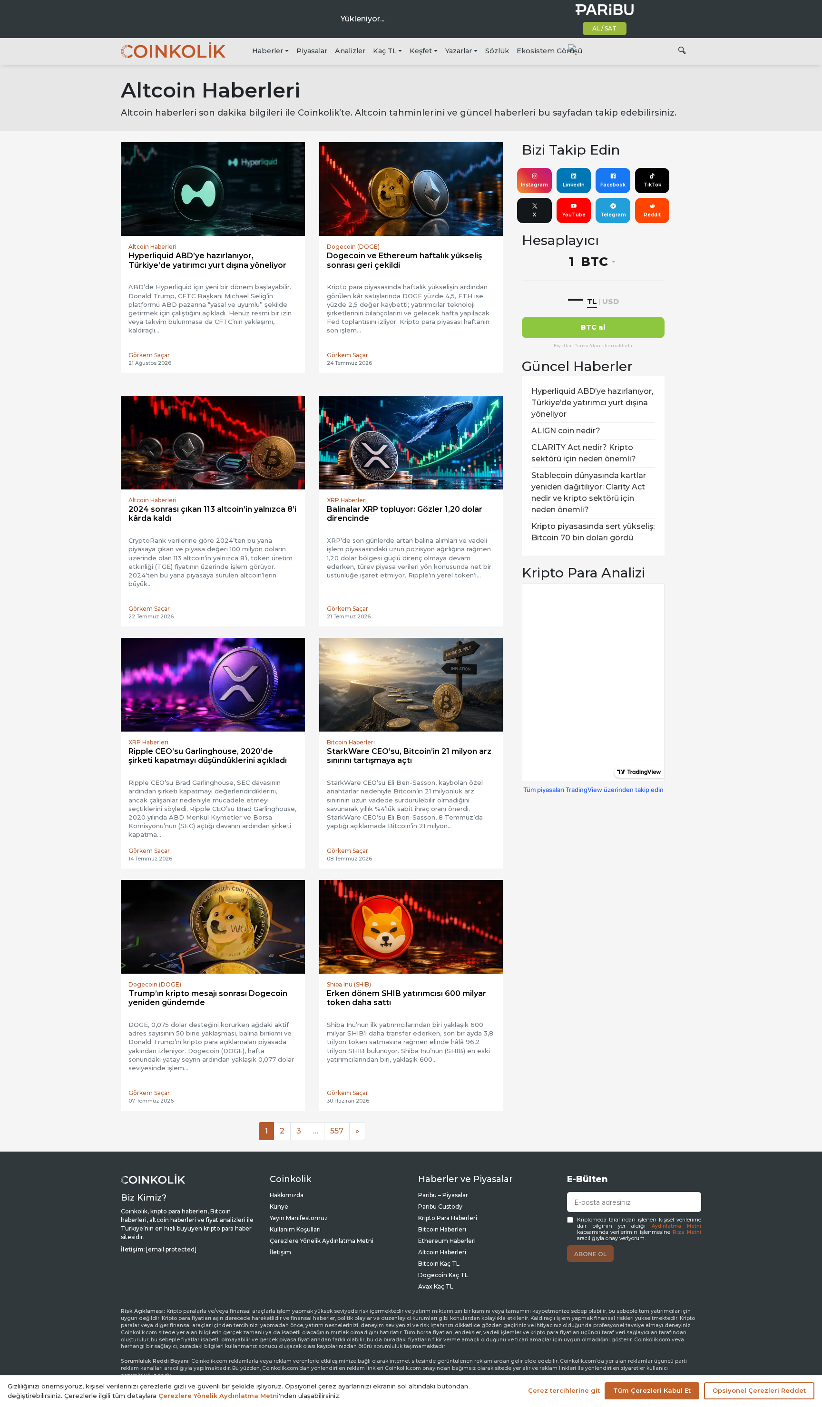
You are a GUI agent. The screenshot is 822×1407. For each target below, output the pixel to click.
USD (610, 301)
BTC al (593, 327)
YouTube (574, 215)
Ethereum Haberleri (447, 1240)
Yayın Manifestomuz (299, 1217)
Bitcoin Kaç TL (439, 1263)
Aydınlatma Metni (676, 1226)
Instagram (534, 185)
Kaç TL (385, 51)
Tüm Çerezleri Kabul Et (652, 1390)
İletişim (280, 1252)
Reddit (652, 215)
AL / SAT (604, 28)
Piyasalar (311, 51)
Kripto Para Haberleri (447, 1217)
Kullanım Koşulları (295, 1229)
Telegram (613, 215)
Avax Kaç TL (435, 1286)
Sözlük (497, 51)
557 (336, 1130)
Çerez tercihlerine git (564, 1390)
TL (592, 301)
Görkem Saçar (149, 355)
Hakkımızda (286, 1195)
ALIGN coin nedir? (565, 430)
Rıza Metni (687, 1232)
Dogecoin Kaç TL (443, 1275)
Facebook (613, 185)
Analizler (350, 51)
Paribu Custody (440, 1206)
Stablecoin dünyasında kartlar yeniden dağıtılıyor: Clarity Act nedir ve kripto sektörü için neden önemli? (588, 492)
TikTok (652, 185)
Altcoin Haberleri (442, 1252)
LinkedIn (574, 185)
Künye (279, 1206)
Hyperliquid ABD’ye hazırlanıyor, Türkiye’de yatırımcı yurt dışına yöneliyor (592, 403)
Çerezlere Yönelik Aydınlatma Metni (321, 1240)
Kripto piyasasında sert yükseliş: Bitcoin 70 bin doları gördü (593, 532)
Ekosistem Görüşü (549, 51)
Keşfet (421, 51)
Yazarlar (458, 51)
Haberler (267, 51)
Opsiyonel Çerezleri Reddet (759, 1390)
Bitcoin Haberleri (442, 1229)
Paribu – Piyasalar (443, 1195)
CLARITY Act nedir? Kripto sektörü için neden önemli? (583, 453)
